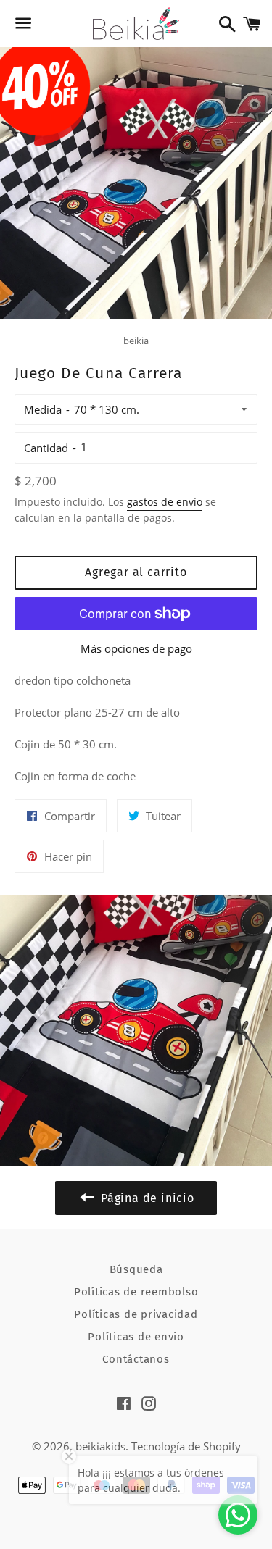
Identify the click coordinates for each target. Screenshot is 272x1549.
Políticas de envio (136, 1336)
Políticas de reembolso (136, 1291)
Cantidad (46, 448)
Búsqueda (136, 1269)
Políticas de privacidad (135, 1314)
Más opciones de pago (136, 648)
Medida (43, 409)
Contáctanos (135, 1359)
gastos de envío (164, 502)
